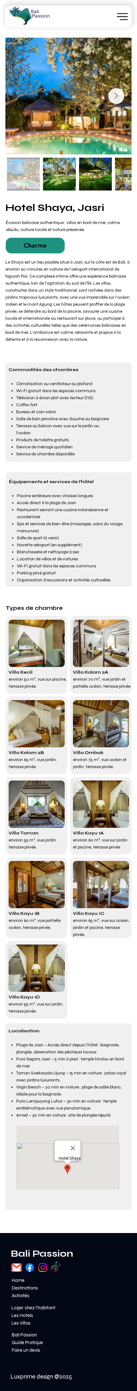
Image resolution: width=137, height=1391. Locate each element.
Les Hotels (22, 1315)
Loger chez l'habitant (33, 1308)
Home (18, 1280)
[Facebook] (29, 1267)
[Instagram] (42, 1267)
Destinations (25, 1288)
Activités (20, 1295)
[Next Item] (116, 96)
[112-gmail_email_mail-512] (16, 1267)
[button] (35, 246)
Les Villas (21, 1323)
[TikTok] (55, 1267)
